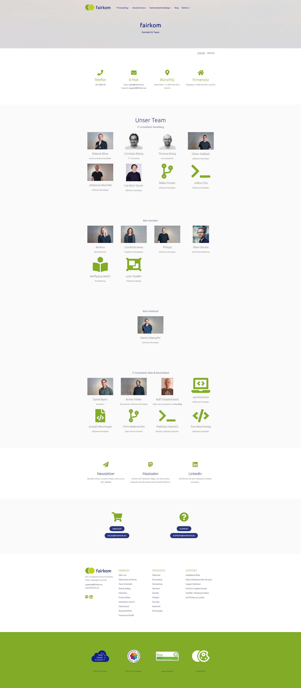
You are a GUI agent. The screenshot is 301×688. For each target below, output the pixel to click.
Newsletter (123, 601)
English (211, 53)
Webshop (117, 529)
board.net (156, 606)
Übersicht (156, 575)
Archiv (108, 482)
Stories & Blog (124, 588)
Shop (176, 7)
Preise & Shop (124, 597)
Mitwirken (123, 593)
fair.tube (155, 601)
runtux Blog (177, 404)
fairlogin (155, 597)
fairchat (155, 593)
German (201, 53)
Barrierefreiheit (125, 610)
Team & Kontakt (125, 584)
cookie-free (201, 671)
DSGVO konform (100, 671)
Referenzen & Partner (128, 579)
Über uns (122, 575)
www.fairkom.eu (92, 587)
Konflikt (189, 593)
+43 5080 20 (100, 84)
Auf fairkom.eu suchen (195, 597)
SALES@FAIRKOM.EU (117, 535)
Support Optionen (193, 584)
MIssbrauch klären (201, 593)
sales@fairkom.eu (136, 84)
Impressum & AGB (126, 615)
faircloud (156, 588)
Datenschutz (124, 606)
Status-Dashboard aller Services (199, 579)
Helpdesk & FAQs (193, 575)
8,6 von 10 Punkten (134, 671)
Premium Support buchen (196, 588)
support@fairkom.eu (137, 87)
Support (184, 529)
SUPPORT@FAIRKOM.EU (184, 535)
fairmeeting (157, 579)
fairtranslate (157, 610)
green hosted (167, 671)
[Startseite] (98, 7)
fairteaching (157, 584)
